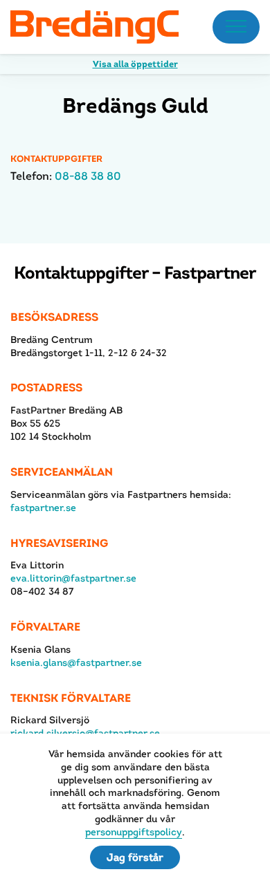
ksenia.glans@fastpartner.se (76, 662)
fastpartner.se (43, 507)
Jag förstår (135, 857)
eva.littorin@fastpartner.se (73, 578)
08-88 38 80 (88, 176)
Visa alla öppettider (135, 64)
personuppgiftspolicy (133, 832)
